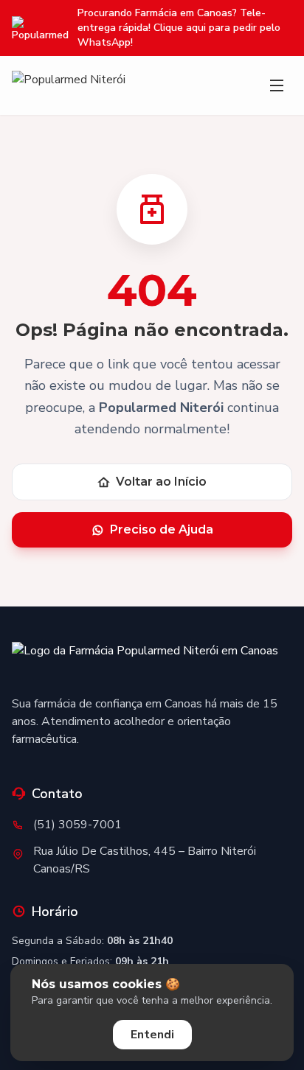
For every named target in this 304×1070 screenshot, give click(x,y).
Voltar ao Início (161, 482)
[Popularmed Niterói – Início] (145, 662)
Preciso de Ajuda (161, 529)
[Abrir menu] (277, 85)
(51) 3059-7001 (77, 825)
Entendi (152, 1035)
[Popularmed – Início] (68, 85)
